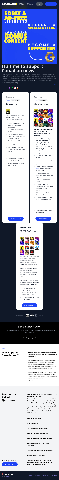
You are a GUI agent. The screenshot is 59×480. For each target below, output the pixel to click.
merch (10, 143)
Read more (30, 380)
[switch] (13, 100)
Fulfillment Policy (45, 475)
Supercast (7, 476)
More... (55, 85)
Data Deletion (54, 475)
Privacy (30, 475)
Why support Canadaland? (22, 4)
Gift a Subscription (30, 4)
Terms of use (37, 475)
